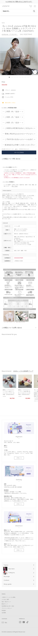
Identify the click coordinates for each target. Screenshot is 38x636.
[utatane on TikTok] (27, 622)
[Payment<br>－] (19, 428)
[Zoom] (35, 72)
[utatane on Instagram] (20, 622)
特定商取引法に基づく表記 (8, 606)
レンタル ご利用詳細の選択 (9, 108)
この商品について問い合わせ (11, 159)
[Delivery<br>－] (19, 471)
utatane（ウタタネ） (10, 34)
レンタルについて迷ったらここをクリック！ (19, 2)
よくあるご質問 (5, 599)
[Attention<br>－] (19, 517)
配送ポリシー (5, 604)
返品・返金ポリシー (6, 601)
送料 (16, 149)
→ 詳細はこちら (19, 458)
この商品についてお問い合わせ (12, 328)
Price (3, 82)
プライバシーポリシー (7, 608)
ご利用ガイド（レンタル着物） (9, 597)
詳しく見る (15, 186)
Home (3, 22)
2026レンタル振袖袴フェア (23, 371)
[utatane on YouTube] (24, 622)
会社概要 (4, 612)
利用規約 (4, 610)
